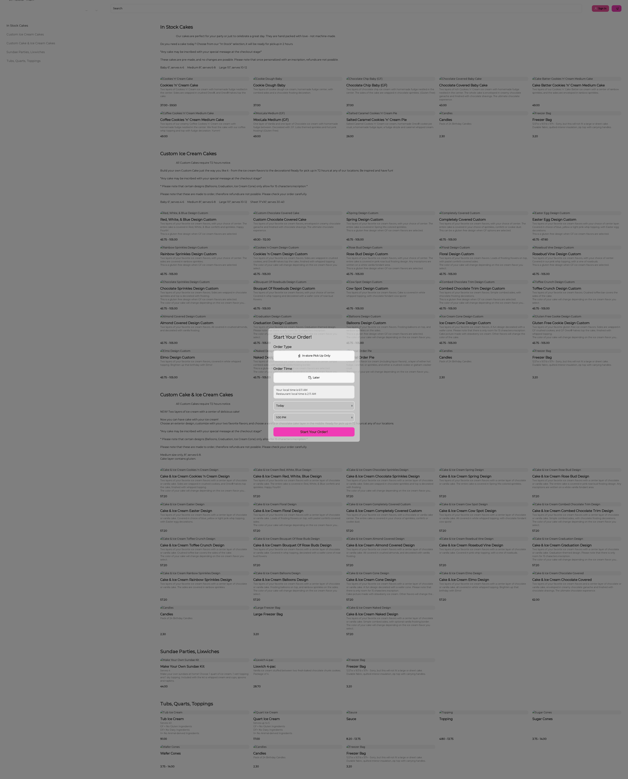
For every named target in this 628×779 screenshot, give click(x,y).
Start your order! (314, 432)
